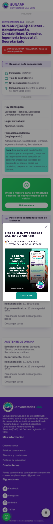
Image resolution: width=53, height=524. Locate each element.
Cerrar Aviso (26, 295)
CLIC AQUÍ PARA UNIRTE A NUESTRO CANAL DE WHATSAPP (23, 243)
